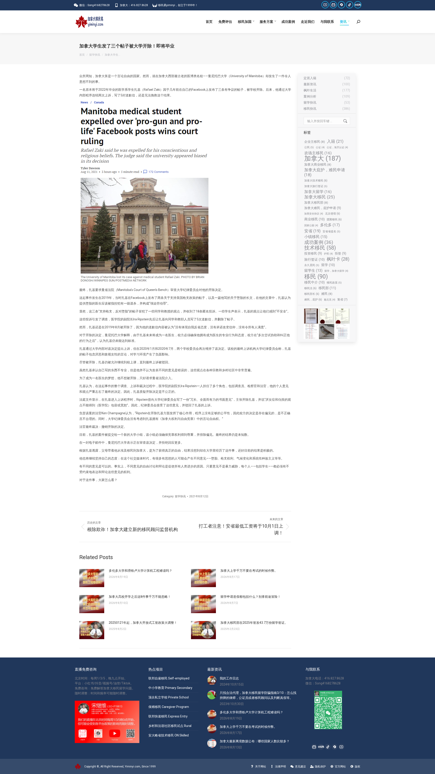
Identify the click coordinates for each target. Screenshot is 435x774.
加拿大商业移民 (317, 164)
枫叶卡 (338, 259)
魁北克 (329, 299)
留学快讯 (180, 496)
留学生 (313, 270)
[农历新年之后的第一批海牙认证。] (326, 316)
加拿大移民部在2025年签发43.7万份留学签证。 (254, 622)
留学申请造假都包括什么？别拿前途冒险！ (250, 596)
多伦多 (330, 225)
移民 (316, 276)
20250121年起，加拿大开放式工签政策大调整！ (143, 622)
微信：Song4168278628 (94, 5)
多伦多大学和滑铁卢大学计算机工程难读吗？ (140, 570)
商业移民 (314, 219)
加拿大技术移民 (315, 180)
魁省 (342, 299)
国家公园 (311, 225)
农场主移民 (318, 153)
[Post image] (91, 578)
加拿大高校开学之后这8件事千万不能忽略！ (140, 596)
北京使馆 (332, 213)
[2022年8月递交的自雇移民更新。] (311, 331)
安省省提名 (331, 231)
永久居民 (311, 265)
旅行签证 (314, 259)
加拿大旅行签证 (315, 186)
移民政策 (334, 282)
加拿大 (322, 158)
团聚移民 (334, 219)
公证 (320, 147)
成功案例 (318, 242)
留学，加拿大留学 (336, 270)
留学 (328, 265)
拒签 (340, 253)
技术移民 (320, 247)
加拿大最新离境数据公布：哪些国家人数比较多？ (255, 741)
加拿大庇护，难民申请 (324, 172)
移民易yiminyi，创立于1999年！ (178, 5)
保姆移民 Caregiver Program (168, 707)
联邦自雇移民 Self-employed (168, 678)
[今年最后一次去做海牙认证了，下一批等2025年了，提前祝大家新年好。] (342, 316)
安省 (312, 231)
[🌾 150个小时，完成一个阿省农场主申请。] (311, 316)
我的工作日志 (229, 678)
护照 (328, 253)
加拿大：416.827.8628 (134, 5)
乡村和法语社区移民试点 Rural (169, 726)
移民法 (310, 288)
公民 (309, 147)
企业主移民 (314, 141)
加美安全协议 (313, 213)
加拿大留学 (318, 191)
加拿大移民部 (316, 202)
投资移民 (313, 253)
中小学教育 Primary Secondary (170, 688)
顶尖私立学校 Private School (168, 697)
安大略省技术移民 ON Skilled (168, 735)
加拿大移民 (319, 197)
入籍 (335, 141)
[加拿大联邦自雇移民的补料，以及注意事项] (342, 331)
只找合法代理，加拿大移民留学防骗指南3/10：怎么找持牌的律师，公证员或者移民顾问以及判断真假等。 (258, 695)
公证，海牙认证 (337, 147)
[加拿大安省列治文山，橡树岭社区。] (326, 331)
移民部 (327, 288)
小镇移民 (315, 237)
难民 (326, 293)
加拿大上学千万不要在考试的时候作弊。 (249, 570)
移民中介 (314, 282)
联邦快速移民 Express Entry (168, 716)
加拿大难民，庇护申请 (322, 208)
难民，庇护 (313, 299)
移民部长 (311, 293)
